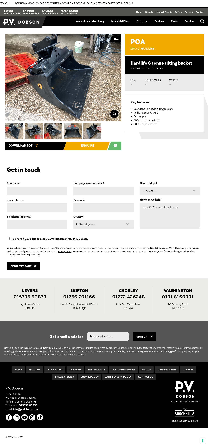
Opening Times (167, 369)
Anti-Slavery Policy (118, 376)
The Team (75, 369)
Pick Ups (142, 21)
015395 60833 (12, 13)
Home (18, 369)
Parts (174, 21)
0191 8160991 (69, 13)
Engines (159, 21)
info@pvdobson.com (156, 247)
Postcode (79, 200)
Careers (189, 12)
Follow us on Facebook (8, 417)
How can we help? (151, 199)
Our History (55, 369)
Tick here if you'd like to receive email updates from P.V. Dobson (49, 239)
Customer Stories (123, 369)
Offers (178, 12)
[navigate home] (21, 17)
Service (189, 21)
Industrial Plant (120, 21)
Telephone (19, 216)
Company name (88, 183)
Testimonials (96, 369)
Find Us (146, 369)
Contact (200, 12)
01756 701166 (31, 13)
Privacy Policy (64, 376)
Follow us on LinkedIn (16, 417)
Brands (149, 12)
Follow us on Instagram (32, 417)
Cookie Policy (90, 376)
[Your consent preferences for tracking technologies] (203, 441)
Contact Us (145, 376)
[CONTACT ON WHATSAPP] (116, 146)
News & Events (164, 12)
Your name (13, 183)
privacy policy (65, 251)
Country (78, 216)
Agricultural (83, 21)
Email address (15, 200)
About (139, 12)
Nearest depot (148, 183)
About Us (34, 369)
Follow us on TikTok (40, 417)
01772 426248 (50, 13)
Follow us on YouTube (24, 417)
